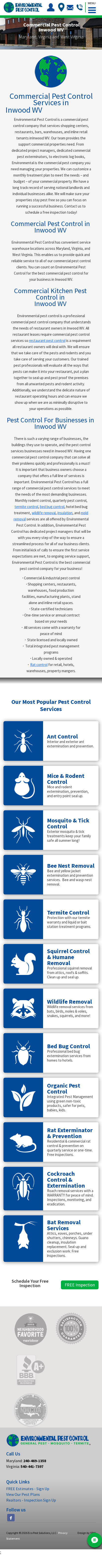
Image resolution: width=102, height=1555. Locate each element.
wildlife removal (44, 512)
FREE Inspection (80, 1285)
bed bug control (52, 506)
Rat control (39, 664)
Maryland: (26, 1460)
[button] (92, 6)
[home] (22, 7)
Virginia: (24, 1466)
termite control (26, 506)
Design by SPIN (86, 1533)
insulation (65, 512)
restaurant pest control (47, 340)
